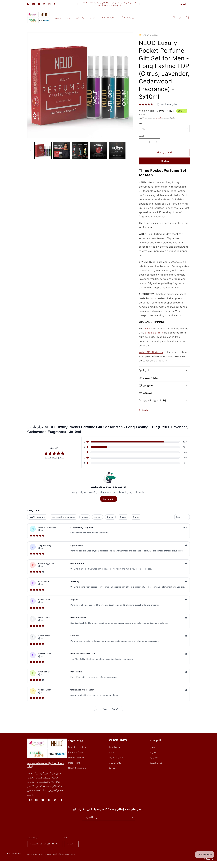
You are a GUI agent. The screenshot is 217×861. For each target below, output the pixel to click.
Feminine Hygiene (77, 747)
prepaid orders (154, 332)
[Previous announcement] (77, 4)
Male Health (74, 762)
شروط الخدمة (156, 762)
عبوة (141, 123)
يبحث (111, 752)
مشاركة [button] (145, 409)
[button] (60, 17)
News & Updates (77, 768)
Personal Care (75, 752)
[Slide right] (129, 150)
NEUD (148, 328)
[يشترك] (131, 817)
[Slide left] (30, 150)
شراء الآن (164, 161)
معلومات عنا (114, 747)
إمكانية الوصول (115, 762)
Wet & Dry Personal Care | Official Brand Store (55, 854)
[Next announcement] (140, 4)
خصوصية (154, 757)
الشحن (158, 118)
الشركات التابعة (116, 757)
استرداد (153, 752)
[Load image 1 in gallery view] (43, 150)
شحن (152, 747)
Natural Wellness (77, 757)
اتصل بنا (112, 768)
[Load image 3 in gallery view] (80, 150)
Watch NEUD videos (151, 352)
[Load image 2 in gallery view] (61, 150)
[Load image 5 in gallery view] (117, 150)
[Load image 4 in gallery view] (98, 150)
